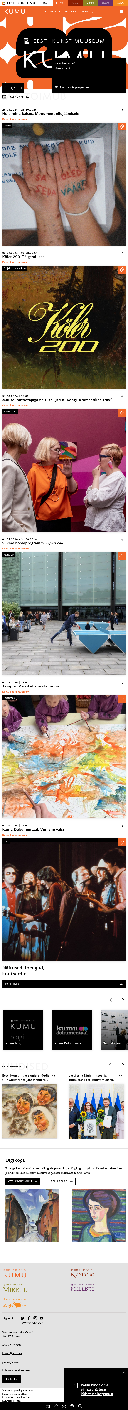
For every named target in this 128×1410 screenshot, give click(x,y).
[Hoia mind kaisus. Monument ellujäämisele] (64, 184)
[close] (124, 1372)
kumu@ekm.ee (12, 1353)
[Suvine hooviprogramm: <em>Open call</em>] (64, 613)
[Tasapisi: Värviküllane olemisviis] (64, 756)
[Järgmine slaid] (20, 88)
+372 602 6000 (12, 1345)
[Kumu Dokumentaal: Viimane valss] (64, 899)
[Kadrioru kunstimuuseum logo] (75, 3)
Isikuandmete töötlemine (16, 1393)
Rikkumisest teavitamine (16, 1397)
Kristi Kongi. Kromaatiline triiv (79, 68)
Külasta (51, 11)
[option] (89, 75)
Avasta (69, 11)
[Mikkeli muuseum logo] (90, 3)
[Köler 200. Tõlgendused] (64, 327)
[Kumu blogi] (23, 1033)
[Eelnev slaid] (5, 88)
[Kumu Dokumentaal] (72, 1033)
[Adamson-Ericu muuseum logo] (120, 3)
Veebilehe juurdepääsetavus (18, 1390)
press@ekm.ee (12, 1362)
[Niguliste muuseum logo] (105, 3)
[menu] (121, 12)
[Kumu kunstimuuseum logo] (60, 3)
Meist (86, 11)
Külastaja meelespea (13, 1404)
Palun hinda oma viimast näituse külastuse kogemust (97, 1389)
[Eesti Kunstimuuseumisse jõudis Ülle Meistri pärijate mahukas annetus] (29, 1114)
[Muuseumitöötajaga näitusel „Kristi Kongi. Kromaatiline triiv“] (64, 470)
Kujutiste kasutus (12, 1400)
